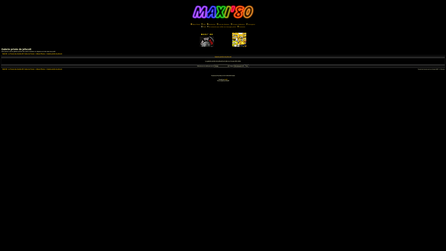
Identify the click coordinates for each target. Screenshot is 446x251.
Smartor (233, 75)
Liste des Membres (224, 24)
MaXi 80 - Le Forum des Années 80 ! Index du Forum (18, 53)
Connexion (242, 27)
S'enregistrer (251, 24)
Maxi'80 (227, 80)
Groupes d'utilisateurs (239, 24)
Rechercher (212, 24)
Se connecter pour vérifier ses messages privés (222, 27)
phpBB (225, 79)
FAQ (204, 24)
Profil (204, 27)
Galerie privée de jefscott (16, 49)
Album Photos (196, 24)
